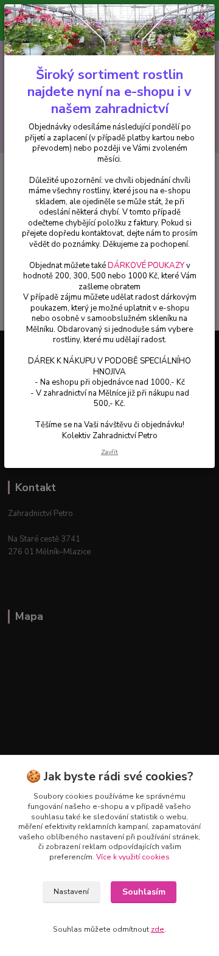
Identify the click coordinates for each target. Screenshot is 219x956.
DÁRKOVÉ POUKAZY (146, 265)
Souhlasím (143, 892)
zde (157, 929)
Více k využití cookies (133, 857)
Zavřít (109, 451)
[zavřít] (193, 23)
